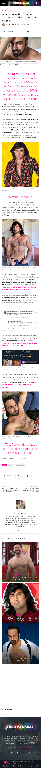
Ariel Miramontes (20, 465)
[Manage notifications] (5, 762)
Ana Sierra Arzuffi (13, 24)
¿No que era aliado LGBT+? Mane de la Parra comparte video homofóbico (10, 490)
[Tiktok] (29, 752)
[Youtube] (23, 752)
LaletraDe (25, 458)
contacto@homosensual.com (24, 747)
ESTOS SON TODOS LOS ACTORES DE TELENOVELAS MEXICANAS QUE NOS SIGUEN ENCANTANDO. (19, 343)
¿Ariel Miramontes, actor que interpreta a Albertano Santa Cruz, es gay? (20, 619)
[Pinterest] (35, 752)
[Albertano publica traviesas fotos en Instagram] (20, 643)
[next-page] (7, 667)
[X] (22, 529)
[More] (28, 31)
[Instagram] (18, 529)
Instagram (17, 458)
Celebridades (7, 11)
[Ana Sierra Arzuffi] (4, 24)
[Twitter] (17, 752)
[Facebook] (6, 752)
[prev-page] (3, 667)
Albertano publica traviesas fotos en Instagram (20, 659)
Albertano (10, 465)
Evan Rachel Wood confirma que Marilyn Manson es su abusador (30, 490)
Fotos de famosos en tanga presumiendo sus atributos (20, 578)
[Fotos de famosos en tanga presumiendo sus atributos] (20, 562)
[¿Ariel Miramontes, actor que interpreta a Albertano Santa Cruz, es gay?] (20, 603)
